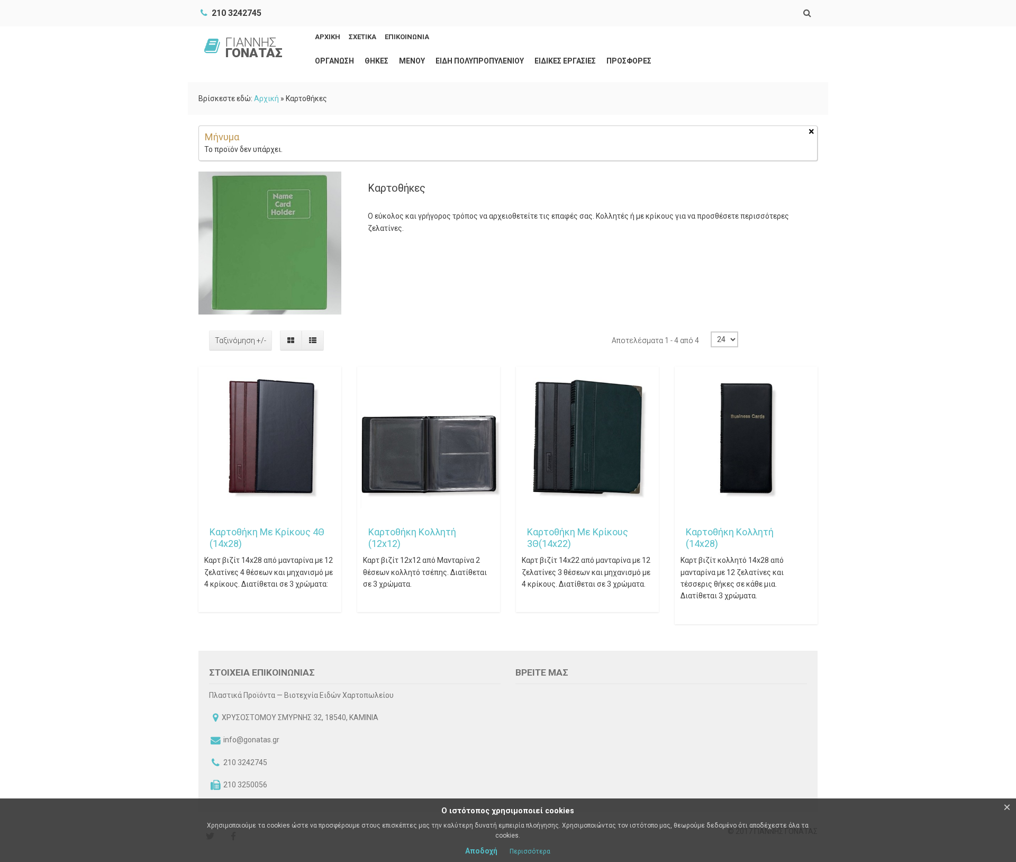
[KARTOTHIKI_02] (530, 381)
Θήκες (376, 61)
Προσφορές (628, 61)
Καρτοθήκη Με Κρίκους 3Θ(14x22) (577, 537)
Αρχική (266, 98)
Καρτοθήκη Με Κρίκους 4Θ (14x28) (267, 537)
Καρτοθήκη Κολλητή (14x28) (730, 537)
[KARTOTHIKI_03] (371, 381)
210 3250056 (245, 784)
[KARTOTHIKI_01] (689, 381)
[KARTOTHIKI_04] (213, 381)
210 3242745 (245, 762)
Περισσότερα (530, 851)
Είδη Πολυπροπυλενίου (480, 61)
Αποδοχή (481, 851)
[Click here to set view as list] (312, 340)
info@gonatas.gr (251, 739)
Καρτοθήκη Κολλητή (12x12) (412, 537)
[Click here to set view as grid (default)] (291, 340)
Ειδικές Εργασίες (565, 61)
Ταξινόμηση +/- (240, 340)
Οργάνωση (334, 61)
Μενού (412, 61)
